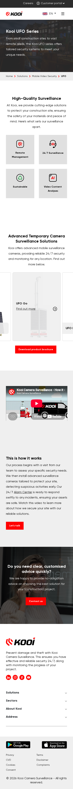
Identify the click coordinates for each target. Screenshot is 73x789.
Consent (11, 770)
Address (12, 716)
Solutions (22, 76)
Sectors (11, 700)
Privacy (10, 755)
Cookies (10, 765)
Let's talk (14, 526)
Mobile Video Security (44, 76)
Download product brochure (36, 349)
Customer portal (51, 3)
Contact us (36, 601)
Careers (28, 3)
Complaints (43, 765)
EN (51, 13)
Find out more (25, 308)
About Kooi (14, 708)
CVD (8, 760)
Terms (39, 755)
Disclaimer (42, 760)
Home (9, 76)
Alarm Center (23, 492)
